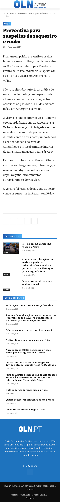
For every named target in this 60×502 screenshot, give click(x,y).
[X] (20, 221)
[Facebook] (6, 221)
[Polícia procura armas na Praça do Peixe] (11, 248)
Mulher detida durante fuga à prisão (27, 390)
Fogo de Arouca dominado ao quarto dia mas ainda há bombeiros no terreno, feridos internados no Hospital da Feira (31, 378)
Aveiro (13, 13)
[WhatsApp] (13, 221)
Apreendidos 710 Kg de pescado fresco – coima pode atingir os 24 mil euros (29, 351)
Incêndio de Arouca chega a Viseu (25, 409)
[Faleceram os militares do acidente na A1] (11, 285)
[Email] (34, 221)
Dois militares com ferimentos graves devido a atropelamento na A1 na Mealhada (31, 364)
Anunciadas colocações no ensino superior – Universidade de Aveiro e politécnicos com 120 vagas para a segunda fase (37, 265)
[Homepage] (30, 4)
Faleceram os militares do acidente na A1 (30, 330)
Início (5, 13)
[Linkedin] (27, 221)
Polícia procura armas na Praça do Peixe (29, 305)
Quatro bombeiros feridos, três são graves (30, 400)
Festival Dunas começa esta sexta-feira (28, 340)
